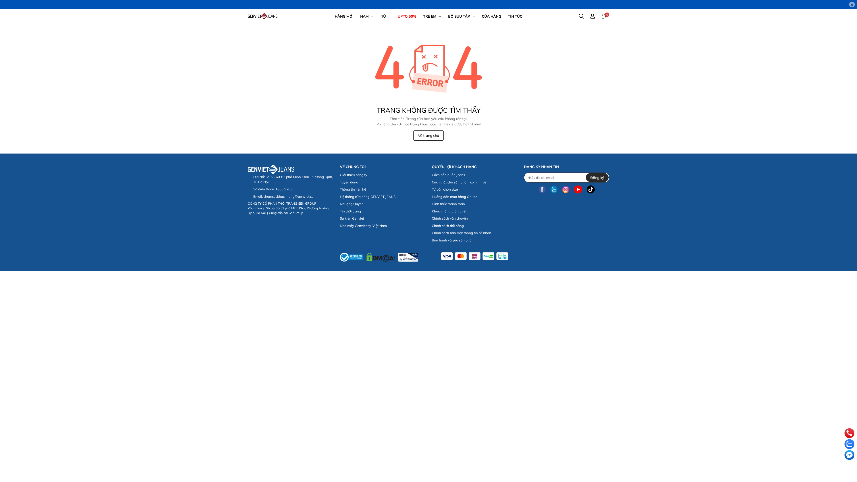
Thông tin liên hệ (353, 189)
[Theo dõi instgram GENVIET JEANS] (566, 189)
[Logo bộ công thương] (379, 256)
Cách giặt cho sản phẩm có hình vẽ (459, 182)
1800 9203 (283, 189)
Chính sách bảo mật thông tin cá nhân (461, 233)
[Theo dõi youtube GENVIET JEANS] (578, 189)
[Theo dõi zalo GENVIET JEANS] (554, 189)
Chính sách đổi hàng (448, 226)
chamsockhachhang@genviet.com (290, 196)
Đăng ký (597, 177)
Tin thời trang (350, 211)
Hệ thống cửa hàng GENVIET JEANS (367, 197)
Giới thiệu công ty (353, 175)
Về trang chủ (428, 135)
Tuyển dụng (349, 182)
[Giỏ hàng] (603, 16)
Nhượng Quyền (352, 204)
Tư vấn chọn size (445, 189)
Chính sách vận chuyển (450, 218)
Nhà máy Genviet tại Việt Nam (363, 226)
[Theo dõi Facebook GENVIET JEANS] (542, 189)
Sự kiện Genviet (352, 218)
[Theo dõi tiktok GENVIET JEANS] (590, 189)
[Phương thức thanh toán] (474, 256)
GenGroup (296, 213)
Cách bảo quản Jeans (448, 175)
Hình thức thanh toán (448, 204)
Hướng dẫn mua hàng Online (454, 197)
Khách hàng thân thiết (449, 211)
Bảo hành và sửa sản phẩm (453, 240)
